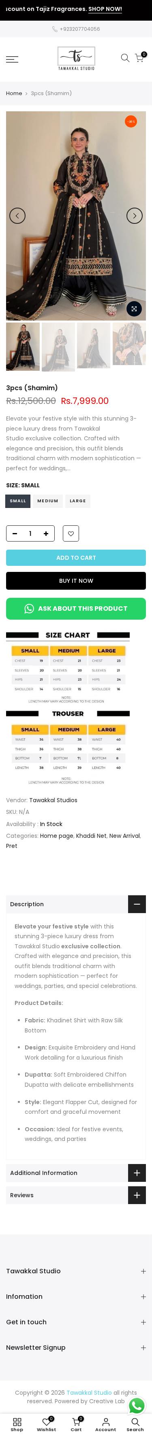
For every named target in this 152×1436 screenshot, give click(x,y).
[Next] (134, 216)
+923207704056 (79, 28)
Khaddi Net (91, 836)
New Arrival (124, 836)
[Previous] (17, 216)
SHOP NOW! (93, 9)
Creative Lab (107, 1401)
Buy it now (76, 581)
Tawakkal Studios (53, 800)
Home (14, 93)
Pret (11, 846)
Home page (56, 836)
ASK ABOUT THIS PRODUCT (83, 608)
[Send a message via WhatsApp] (137, 1406)
